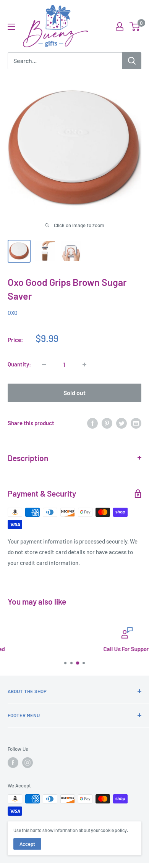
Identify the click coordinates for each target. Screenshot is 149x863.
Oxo (13, 313)
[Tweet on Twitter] (121, 423)
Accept (27, 844)
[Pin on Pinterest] (107, 423)
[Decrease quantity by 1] (44, 364)
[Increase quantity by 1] (84, 364)
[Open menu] (11, 27)
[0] (135, 26)
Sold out (74, 392)
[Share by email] (136, 423)
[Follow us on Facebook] (13, 762)
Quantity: (19, 364)
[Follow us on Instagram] (27, 762)
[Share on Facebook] (92, 423)
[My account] (119, 26)
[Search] (131, 60)
